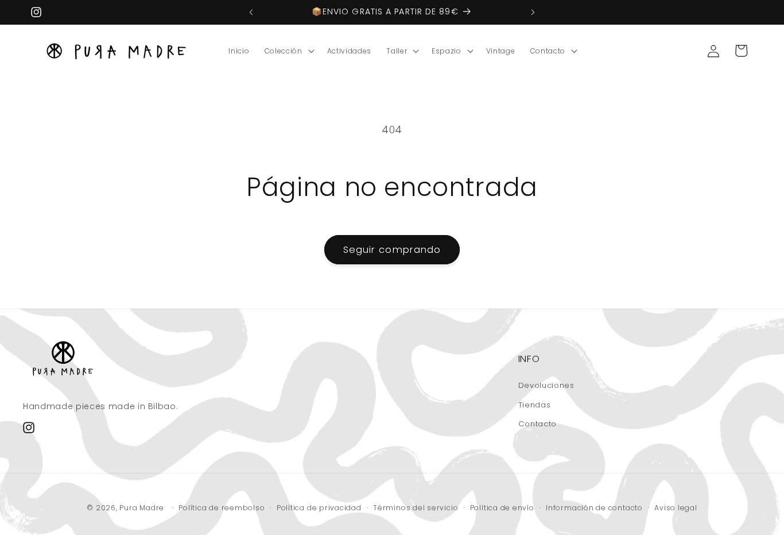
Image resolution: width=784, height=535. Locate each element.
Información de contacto (594, 508)
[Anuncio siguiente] (533, 12)
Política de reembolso (221, 508)
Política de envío (502, 508)
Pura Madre (141, 508)
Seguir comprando (392, 249)
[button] (288, 51)
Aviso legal (675, 508)
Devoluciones (546, 385)
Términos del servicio (415, 508)
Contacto (537, 423)
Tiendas (534, 404)
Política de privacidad (319, 508)
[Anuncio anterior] (250, 12)
